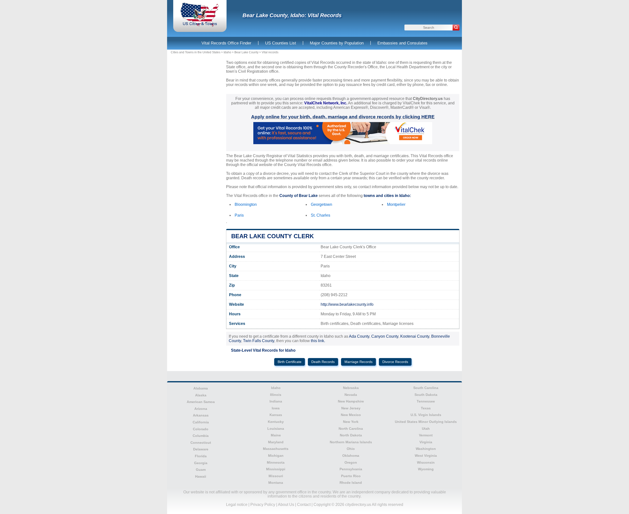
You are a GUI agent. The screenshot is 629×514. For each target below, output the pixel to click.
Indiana (276, 401)
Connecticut (200, 443)
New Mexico (351, 415)
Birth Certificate (289, 362)
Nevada (350, 395)
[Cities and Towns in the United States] (200, 26)
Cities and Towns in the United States (195, 52)
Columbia (201, 436)
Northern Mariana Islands (351, 442)
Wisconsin (426, 462)
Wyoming (426, 469)
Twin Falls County (258, 341)
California (201, 422)
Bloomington (246, 204)
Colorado (200, 429)
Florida (201, 456)
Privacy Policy (262, 504)
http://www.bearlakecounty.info (347, 304)
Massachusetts (275, 449)
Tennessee (426, 401)
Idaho (227, 52)
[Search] (456, 27)
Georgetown (321, 204)
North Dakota (351, 435)
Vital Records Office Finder (226, 43)
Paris (239, 215)
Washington (426, 449)
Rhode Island (351, 483)
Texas (426, 408)
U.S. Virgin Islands (426, 415)
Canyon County (384, 336)
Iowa (276, 408)
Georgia (200, 463)
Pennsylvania (351, 469)
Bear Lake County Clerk (272, 236)
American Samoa (201, 402)
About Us (286, 504)
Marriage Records (358, 362)
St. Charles (320, 215)
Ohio (351, 449)
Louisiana (275, 429)
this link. (318, 341)
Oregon (350, 462)
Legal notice (236, 504)
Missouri (276, 476)
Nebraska (351, 388)
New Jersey (350, 408)
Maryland (276, 442)
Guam (201, 470)
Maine (276, 435)
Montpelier (396, 204)
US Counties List (280, 43)
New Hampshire (351, 401)
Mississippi (275, 469)
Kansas (276, 415)
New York (350, 422)
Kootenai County (414, 336)
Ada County (359, 336)
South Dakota (426, 395)
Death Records (323, 362)
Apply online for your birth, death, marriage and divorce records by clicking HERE (343, 116)
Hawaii (200, 476)
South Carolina (425, 388)
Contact (304, 504)
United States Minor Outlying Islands (426, 422)
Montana (275, 483)
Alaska (200, 395)
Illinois (275, 395)
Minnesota (276, 462)
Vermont (426, 435)
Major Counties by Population (337, 43)
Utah (426, 429)
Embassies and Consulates (402, 43)
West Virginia (426, 456)
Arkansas (201, 415)
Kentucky (276, 422)
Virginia (425, 442)
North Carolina (351, 429)
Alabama (200, 388)
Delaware (200, 449)
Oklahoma (350, 456)
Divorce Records (395, 362)
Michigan (276, 456)
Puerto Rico (351, 476)
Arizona (200, 409)
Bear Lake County (246, 52)
